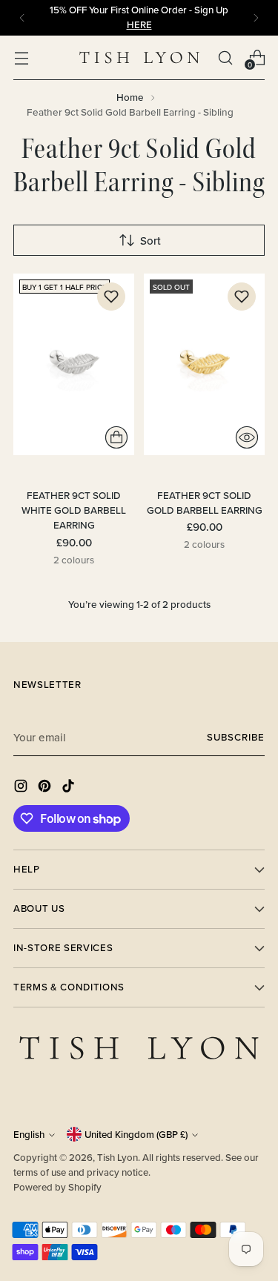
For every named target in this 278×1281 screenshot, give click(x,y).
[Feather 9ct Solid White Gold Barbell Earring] (73, 364)
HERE (139, 25)
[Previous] (22, 18)
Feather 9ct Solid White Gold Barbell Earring (73, 510)
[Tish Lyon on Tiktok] (70, 788)
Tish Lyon (117, 1158)
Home (130, 97)
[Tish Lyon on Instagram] (22, 788)
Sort (150, 240)
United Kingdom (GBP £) (136, 1135)
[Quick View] (247, 437)
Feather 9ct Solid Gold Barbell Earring (204, 502)
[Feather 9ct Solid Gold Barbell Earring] (204, 364)
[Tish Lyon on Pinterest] (46, 788)
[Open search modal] (225, 57)
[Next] (255, 18)
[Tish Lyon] (139, 57)
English (28, 1135)
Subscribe (236, 737)
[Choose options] (116, 437)
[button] (111, 296)
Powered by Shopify (57, 1187)
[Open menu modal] (21, 57)
